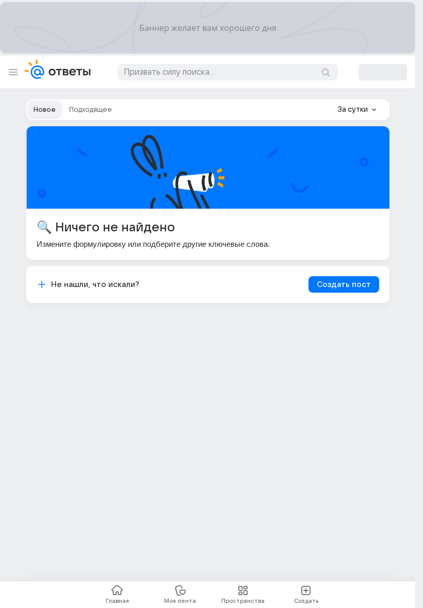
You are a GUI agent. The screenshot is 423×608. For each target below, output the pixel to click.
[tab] (44, 109)
